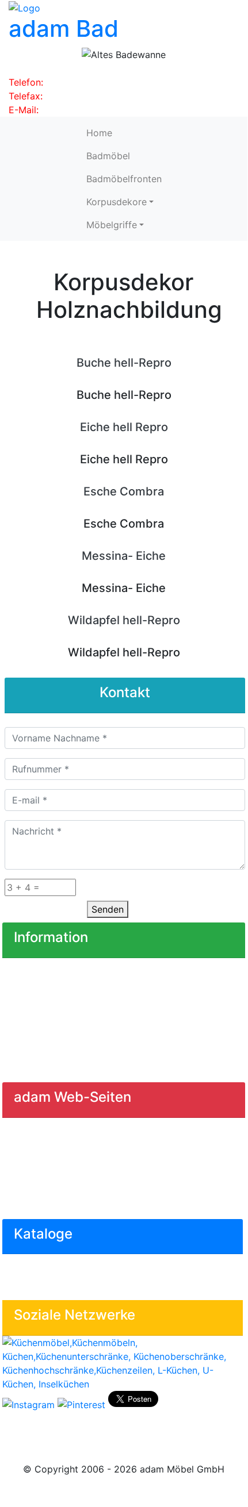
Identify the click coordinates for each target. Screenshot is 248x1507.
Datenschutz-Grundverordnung (79, 1061)
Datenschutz (39, 1038)
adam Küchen (41, 1152)
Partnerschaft (41, 992)
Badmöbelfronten (124, 178)
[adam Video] (122, 1423)
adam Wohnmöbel (51, 1198)
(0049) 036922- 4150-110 (102, 96)
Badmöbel (108, 156)
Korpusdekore (116, 201)
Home (99, 133)
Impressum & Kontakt (58, 1015)
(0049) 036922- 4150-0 (98, 82)
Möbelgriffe (111, 224)
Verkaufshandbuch (52, 1265)
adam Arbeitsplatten (56, 1175)
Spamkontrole (97, 885)
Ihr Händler (35, 969)
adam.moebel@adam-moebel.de (111, 110)
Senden (107, 909)
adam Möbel (39, 1129)
